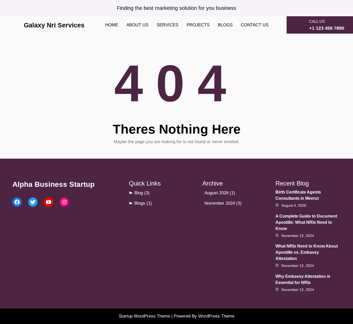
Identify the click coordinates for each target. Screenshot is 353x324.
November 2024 (219, 203)
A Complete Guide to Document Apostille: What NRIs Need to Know (306, 222)
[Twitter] (32, 202)
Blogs (139, 203)
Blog (138, 192)
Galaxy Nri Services (54, 25)
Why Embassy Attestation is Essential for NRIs (302, 279)
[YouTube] (48, 202)
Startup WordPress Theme (144, 316)
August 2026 (216, 192)
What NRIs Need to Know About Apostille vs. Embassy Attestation (306, 252)
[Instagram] (64, 202)
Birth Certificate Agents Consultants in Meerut (298, 195)
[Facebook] (17, 202)
